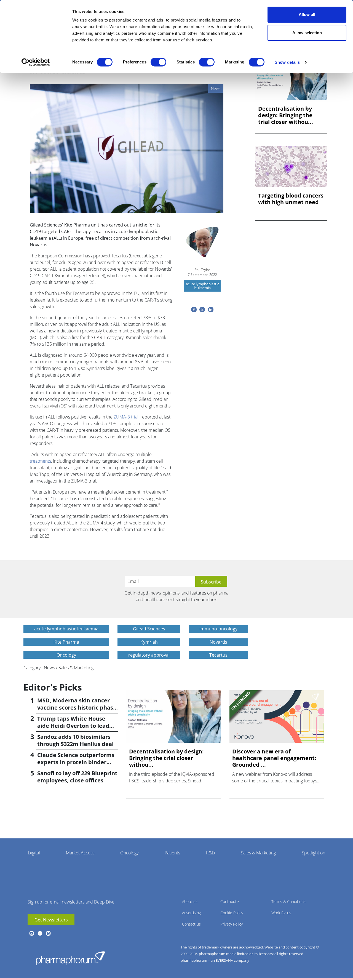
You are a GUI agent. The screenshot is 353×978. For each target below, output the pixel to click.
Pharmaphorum (70, 958)
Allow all (307, 14)
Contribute (229, 901)
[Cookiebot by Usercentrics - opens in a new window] (36, 62)
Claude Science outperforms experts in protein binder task (75, 762)
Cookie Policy (231, 912)
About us (189, 901)
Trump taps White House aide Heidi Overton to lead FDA (73, 726)
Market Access (80, 853)
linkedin (40, 933)
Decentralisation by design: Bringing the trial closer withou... (285, 115)
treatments (40, 461)
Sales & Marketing (258, 853)
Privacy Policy (231, 924)
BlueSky (48, 933)
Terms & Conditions (288, 901)
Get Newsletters (51, 920)
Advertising (191, 912)
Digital (34, 853)
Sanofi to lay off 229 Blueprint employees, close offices (77, 776)
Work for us (281, 912)
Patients (172, 853)
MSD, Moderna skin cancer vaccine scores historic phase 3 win (76, 707)
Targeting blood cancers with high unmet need (290, 199)
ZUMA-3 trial (126, 417)
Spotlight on (313, 853)
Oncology (129, 853)
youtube (31, 933)
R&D (210, 853)
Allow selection (307, 32)
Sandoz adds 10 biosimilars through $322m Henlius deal (75, 740)
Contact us (191, 924)
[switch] (158, 62)
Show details (287, 62)
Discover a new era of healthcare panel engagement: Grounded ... (274, 758)
